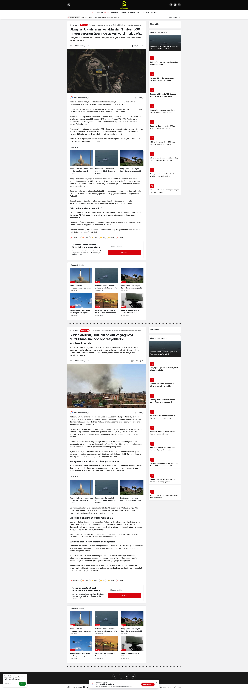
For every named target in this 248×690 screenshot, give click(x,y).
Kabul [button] (22, 684)
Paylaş (179, 687)
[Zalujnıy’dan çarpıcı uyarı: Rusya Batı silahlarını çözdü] (131, 162)
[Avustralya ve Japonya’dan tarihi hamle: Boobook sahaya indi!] (106, 304)
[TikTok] (127, 676)
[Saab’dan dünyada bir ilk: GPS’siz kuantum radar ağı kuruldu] (132, 304)
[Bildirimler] (179, 4)
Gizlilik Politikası (9, 684)
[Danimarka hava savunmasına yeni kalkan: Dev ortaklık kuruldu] (81, 162)
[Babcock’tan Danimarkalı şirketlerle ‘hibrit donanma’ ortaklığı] (106, 162)
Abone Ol (124, 252)
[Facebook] (114, 676)
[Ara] (171, 4)
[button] (175, 4)
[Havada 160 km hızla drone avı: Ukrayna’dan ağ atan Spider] (81, 304)
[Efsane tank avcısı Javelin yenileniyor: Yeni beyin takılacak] (165, 187)
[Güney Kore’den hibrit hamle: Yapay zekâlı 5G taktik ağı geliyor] (165, 171)
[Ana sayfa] (92, 12)
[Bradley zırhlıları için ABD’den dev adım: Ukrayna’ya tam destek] (165, 91)
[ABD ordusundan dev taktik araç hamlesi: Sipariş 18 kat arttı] (165, 139)
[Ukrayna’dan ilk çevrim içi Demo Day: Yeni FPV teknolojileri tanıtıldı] (165, 155)
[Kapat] (156, 682)
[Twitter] (121, 676)
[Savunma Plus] (124, 5)
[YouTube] (133, 676)
